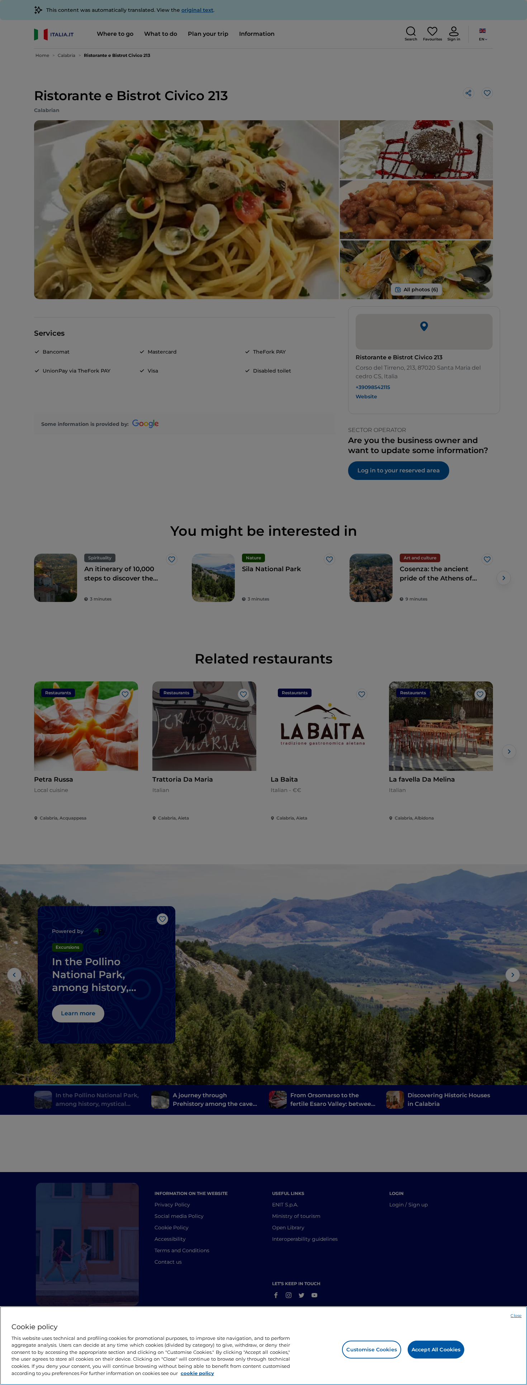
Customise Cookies (371, 1349)
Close (516, 1315)
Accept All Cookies (436, 1349)
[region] (263, 1345)
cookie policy (197, 1373)
